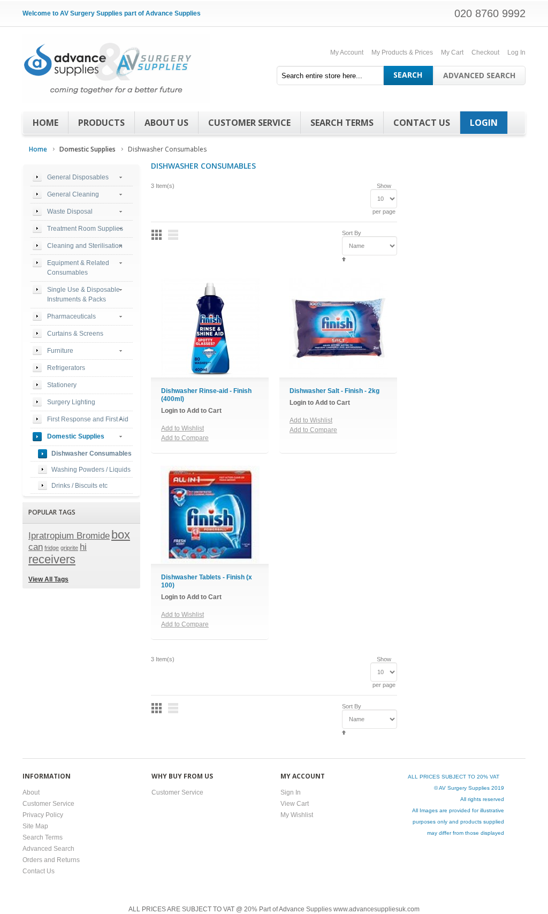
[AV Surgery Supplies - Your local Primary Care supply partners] (116, 68)
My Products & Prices (402, 52)
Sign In (290, 792)
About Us (166, 123)
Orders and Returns (51, 860)
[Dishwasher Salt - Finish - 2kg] (338, 327)
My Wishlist (296, 815)
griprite (69, 548)
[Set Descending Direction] (344, 258)
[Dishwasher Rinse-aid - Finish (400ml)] (210, 327)
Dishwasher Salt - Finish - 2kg (334, 391)
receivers (51, 559)
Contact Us (421, 123)
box (120, 534)
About (31, 792)
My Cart (452, 52)
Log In (516, 52)
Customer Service (249, 123)
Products (101, 123)
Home (45, 123)
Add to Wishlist (182, 428)
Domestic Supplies (87, 149)
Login (484, 123)
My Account (346, 52)
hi (83, 547)
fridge (51, 548)
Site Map (35, 826)
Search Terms (342, 123)
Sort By (351, 233)
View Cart (294, 803)
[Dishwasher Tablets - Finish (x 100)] (210, 514)
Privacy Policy (42, 815)
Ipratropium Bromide (69, 535)
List (173, 235)
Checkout (485, 52)
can (35, 547)
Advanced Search (479, 75)
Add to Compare (185, 438)
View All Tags (48, 579)
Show (384, 186)
